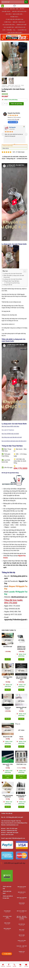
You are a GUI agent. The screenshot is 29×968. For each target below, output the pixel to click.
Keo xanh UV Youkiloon (8, 430)
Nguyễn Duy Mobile (14, 113)
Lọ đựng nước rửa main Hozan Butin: (13, 279)
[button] (2, 6)
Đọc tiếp (8, 659)
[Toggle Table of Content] (24, 271)
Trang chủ (4, 85)
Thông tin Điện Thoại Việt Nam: (11, 281)
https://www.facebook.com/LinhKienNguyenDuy (14, 823)
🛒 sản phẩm (7, 953)
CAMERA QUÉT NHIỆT (21, 24)
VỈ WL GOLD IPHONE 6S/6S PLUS (8, 796)
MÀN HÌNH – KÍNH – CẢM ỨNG (17, 8)
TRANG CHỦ (6, 8)
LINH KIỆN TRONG (6, 11)
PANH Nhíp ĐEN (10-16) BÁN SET (21, 796)
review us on (12, 122)
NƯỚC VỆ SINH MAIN (15, 86)
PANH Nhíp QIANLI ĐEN (7, 677)
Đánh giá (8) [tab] (6, 148)
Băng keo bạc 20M (7, 736)
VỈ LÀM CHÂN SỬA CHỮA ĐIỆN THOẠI (14, 19)
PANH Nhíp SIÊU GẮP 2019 (21, 708)
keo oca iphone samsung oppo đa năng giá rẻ (14, 441)
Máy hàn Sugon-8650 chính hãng (10, 426)
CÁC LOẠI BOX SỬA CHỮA (8, 24)
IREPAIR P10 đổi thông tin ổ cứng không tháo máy (21, 648)
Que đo (21, 736)
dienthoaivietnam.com (19, 597)
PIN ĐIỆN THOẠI (14, 16)
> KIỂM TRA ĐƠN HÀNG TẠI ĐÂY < (15, 32)
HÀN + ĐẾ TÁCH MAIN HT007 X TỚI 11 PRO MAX (21, 678)
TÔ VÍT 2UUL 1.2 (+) (21, 764)
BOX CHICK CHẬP (7, 646)
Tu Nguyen (12, 127)
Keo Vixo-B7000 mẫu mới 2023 (10, 433)
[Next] (24, 59)
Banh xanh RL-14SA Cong (8, 765)
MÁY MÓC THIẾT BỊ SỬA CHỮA (19, 11)
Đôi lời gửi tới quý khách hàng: (13, 282)
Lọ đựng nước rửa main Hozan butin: (13, 273)
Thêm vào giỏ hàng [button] (8, 776)
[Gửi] (26, 1)
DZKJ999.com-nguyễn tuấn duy (14, 863)
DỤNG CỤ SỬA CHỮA (17, 14)
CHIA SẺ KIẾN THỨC (22, 30)
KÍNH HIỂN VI (9, 14)
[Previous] (4, 59)
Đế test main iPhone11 (8, 708)
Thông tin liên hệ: (8, 284)
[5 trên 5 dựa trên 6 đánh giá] (14, 94)
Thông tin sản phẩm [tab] (8, 145)
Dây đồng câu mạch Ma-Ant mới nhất (12, 437)
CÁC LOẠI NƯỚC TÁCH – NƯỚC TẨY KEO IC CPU (14, 27)
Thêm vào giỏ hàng (16, 103)
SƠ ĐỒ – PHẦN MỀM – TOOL (8, 30)
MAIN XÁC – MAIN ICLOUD (19, 22)
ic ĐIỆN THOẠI (7, 22)
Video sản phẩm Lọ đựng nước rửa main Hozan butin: (14, 276)
